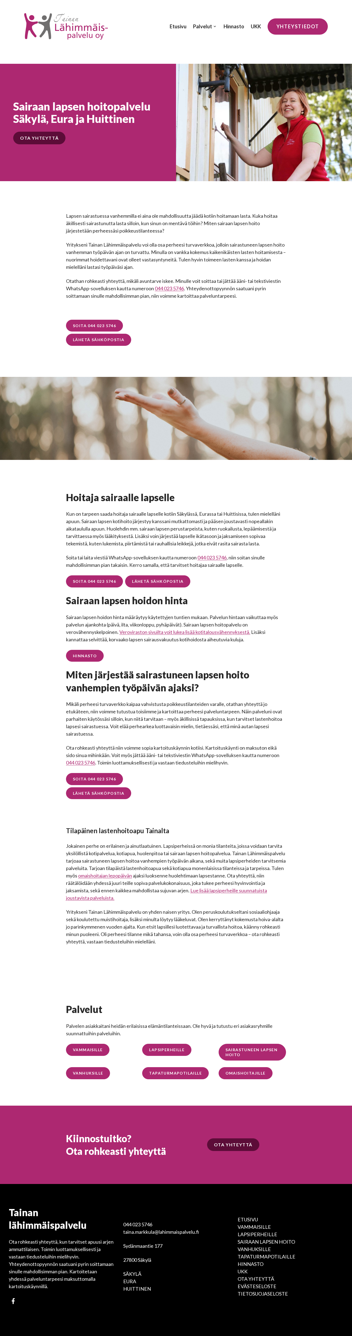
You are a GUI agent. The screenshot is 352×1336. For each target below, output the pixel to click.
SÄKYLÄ (132, 1274)
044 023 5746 (169, 288)
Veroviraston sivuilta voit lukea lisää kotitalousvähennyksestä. (184, 632)
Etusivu (178, 26)
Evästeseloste (257, 1286)
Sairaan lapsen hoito (266, 1242)
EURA (129, 1281)
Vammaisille (254, 1227)
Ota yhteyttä (256, 1279)
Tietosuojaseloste (263, 1294)
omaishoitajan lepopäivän (105, 876)
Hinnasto (234, 26)
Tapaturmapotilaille (266, 1257)
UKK (256, 26)
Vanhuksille (254, 1249)
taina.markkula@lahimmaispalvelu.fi (161, 1232)
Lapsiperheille (257, 1234)
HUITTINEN (137, 1289)
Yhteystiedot (297, 26)
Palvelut (202, 26)
